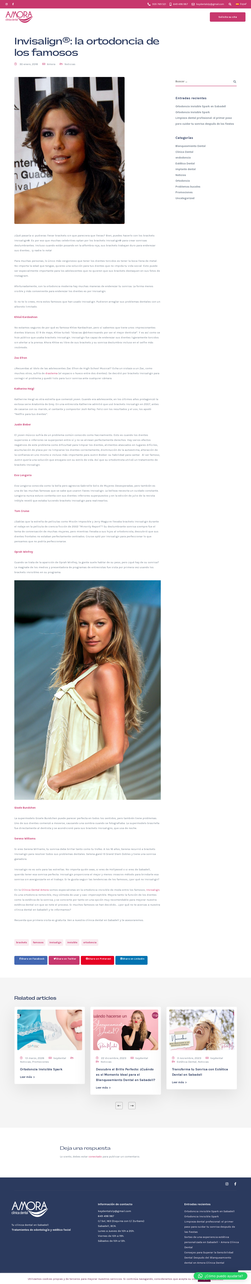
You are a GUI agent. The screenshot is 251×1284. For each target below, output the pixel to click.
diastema (51, 373)
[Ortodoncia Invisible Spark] (49, 1029)
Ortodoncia (182, 180)
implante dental (185, 169)
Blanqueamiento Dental (190, 146)
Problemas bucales (187, 186)
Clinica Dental (184, 152)
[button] (220, 1276)
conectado (95, 1156)
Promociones (184, 192)
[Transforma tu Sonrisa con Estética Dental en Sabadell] (201, 1029)
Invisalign (152, 889)
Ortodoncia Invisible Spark (192, 112)
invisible (72, 942)
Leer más (26, 1077)
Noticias (69, 64)
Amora (51, 64)
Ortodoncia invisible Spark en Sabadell (200, 106)
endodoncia (183, 157)
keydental (59, 1058)
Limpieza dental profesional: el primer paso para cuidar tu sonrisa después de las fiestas (209, 1226)
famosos (38, 942)
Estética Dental (185, 163)
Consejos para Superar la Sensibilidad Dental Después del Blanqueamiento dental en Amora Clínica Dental (208, 1257)
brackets (21, 942)
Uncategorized (184, 198)
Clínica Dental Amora (35, 889)
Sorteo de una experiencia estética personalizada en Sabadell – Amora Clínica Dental (211, 1242)
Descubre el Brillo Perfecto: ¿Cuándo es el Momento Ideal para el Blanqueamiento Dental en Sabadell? (125, 1074)
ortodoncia (89, 942)
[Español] (237, 4)
